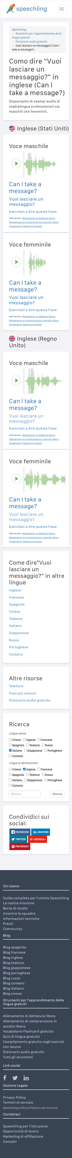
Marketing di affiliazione (23, 1136)
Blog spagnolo (14, 947)
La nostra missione (18, 903)
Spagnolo (17, 604)
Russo (14, 640)
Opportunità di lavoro (21, 1131)
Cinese (14, 611)
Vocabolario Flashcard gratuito (28, 1031)
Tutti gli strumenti (18, 1057)
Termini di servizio (18, 1102)
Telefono (16, 686)
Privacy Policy (14, 1097)
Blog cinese (12, 993)
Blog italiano (13, 988)
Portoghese (18, 647)
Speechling (19, 29)
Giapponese (19, 633)
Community (12, 929)
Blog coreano (13, 983)
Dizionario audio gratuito (31, 41)
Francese (16, 597)
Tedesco (16, 619)
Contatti (10, 1141)
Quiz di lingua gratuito (21, 1036)
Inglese (15, 590)
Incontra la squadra (19, 913)
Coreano (16, 654)
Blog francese (14, 952)
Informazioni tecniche (21, 918)
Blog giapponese (16, 968)
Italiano (15, 626)
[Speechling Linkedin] (29, 1079)
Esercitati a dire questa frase (33, 211)
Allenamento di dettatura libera (29, 1016)
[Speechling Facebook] (7, 1079)
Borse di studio (15, 908)
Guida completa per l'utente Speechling (36, 898)
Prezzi (8, 923)
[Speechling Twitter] (17, 1079)
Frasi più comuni (22, 693)
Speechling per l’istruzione (25, 1126)
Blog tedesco (13, 963)
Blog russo (11, 978)
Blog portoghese (16, 973)
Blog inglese (13, 957)
